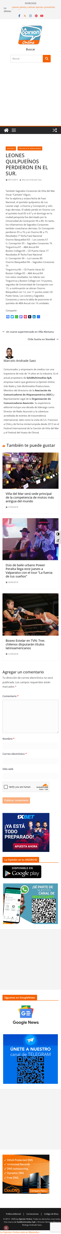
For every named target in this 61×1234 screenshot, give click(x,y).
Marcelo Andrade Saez (32, 179)
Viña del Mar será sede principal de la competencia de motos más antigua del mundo (30, 497)
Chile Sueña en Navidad (41, 339)
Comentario (11, 696)
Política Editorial (13, 1213)
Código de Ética (51, 1213)
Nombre (9, 738)
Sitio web (8, 769)
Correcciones (32, 1213)
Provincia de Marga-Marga (30, 148)
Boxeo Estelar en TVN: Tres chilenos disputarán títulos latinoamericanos (25, 644)
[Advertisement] (30, 96)
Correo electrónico (15, 754)
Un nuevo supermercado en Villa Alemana (30, 331)
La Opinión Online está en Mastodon (19, 1232)
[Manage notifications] (6, 1227)
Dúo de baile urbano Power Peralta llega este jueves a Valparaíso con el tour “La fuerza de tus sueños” (29, 570)
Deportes (11, 148)
